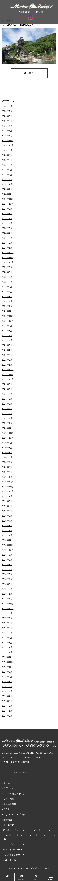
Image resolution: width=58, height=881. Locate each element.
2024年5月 (7, 228)
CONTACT (21, 879)
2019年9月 (7, 496)
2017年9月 (7, 613)
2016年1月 (7, 711)
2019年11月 (7, 486)
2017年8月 (7, 618)
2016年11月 (7, 662)
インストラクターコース (15, 854)
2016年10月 (7, 667)
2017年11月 (7, 603)
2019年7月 (7, 506)
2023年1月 (7, 306)
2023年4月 (7, 291)
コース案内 (8, 825)
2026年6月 (7, 116)
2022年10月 (7, 321)
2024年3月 (7, 238)
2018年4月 (7, 579)
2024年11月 (7, 199)
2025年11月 (7, 140)
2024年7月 (7, 218)
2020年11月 (7, 433)
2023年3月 (7, 296)
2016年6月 (7, 686)
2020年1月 (7, 477)
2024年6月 (7, 223)
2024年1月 (7, 248)
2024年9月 (7, 209)
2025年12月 (7, 135)
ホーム (6, 783)
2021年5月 (7, 404)
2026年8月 (7, 106)
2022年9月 (7, 325)
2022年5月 (7, 345)
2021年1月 (7, 423)
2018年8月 (7, 560)
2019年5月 (7, 516)
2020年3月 (7, 467)
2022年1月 (7, 365)
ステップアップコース (14, 844)
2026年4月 (7, 126)
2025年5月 (7, 169)
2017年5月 (7, 633)
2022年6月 (7, 340)
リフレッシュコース (12, 849)
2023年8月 (7, 272)
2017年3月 (7, 642)
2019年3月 (7, 525)
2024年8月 (7, 213)
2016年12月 (7, 657)
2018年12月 (7, 540)
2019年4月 (7, 520)
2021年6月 (7, 399)
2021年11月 (7, 374)
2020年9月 (7, 442)
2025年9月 (7, 150)
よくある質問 (9, 804)
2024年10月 (7, 204)
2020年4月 (7, 462)
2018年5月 (7, 574)
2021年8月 (7, 389)
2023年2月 (7, 301)
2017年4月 (7, 637)
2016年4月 (7, 696)
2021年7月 (7, 394)
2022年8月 (7, 330)
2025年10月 (7, 145)
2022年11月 (7, 316)
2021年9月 (7, 384)
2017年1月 (7, 652)
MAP (36, 879)
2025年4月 (7, 174)
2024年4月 (7, 233)
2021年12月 (7, 369)
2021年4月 (7, 408)
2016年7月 (7, 681)
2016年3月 (7, 701)
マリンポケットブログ (14, 814)
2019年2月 (7, 530)
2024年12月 (7, 194)
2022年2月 (7, 360)
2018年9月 (7, 555)
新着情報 (7, 820)
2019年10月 (7, 491)
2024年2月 (7, 243)
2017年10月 (7, 608)
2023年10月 (7, 262)
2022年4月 (7, 350)
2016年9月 (7, 672)
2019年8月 (7, 501)
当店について (9, 788)
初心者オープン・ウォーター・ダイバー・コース (27, 830)
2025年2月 (7, 184)
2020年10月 (7, 438)
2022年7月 (7, 335)
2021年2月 (7, 418)
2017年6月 (7, 628)
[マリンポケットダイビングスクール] (31, 8)
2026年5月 (7, 121)
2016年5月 (7, 691)
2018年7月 (7, 564)
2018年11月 (7, 545)
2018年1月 (7, 594)
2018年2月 (7, 589)
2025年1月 (7, 189)
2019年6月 (7, 511)
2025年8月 (7, 155)
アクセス (7, 809)
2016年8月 (7, 676)
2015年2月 (7, 716)
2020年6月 (7, 457)
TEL (7, 879)
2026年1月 (7, 130)
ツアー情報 (8, 799)
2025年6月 (7, 165)
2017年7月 (7, 623)
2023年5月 (7, 286)
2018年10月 (7, 550)
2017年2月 (7, 647)
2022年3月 (7, 355)
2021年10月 (7, 379)
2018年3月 (7, 584)
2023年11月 (7, 257)
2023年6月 (7, 282)
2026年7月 (7, 111)
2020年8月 (7, 447)
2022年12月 (7, 311)
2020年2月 (7, 472)
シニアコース (9, 860)
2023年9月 (7, 267)
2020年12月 (7, 428)
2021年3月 (7, 413)
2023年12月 (7, 252)
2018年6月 (7, 569)
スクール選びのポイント (15, 793)
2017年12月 (7, 598)
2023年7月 (7, 277)
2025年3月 (7, 179)
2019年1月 (7, 535)
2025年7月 (7, 160)
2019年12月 (7, 481)
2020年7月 (7, 452)
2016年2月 (7, 706)
